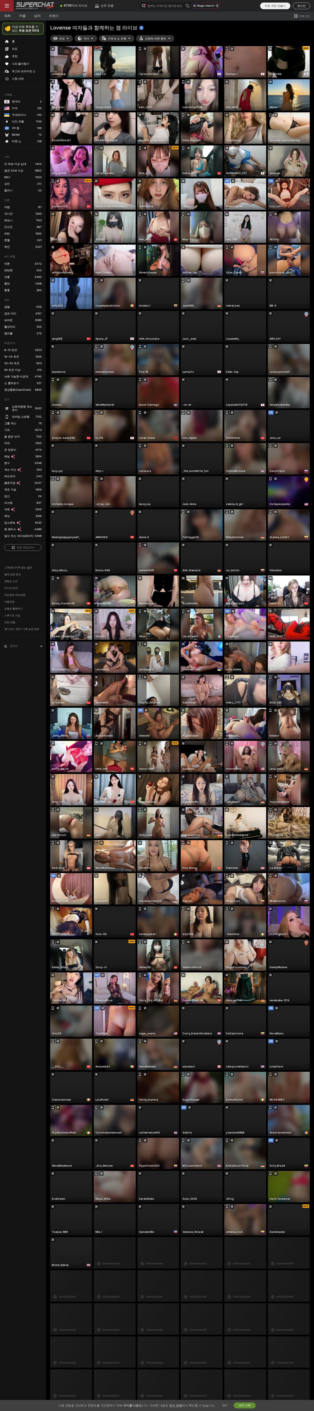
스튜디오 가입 (12, 615)
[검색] (188, 6)
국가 (86, 38)
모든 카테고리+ (25, 547)
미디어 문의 (11, 588)
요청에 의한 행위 (155, 38)
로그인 (301, 5)
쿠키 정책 (175, 1405)
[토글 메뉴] (7, 6)
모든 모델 (9, 622)
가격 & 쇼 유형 (117, 38)
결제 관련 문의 (12, 574)
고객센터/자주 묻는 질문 (18, 567)
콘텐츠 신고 (11, 581)
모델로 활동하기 (13, 608)
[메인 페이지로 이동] (35, 6)
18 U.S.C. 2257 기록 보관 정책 (21, 629)
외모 (62, 38)
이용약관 (9, 601)
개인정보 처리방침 (14, 594)
